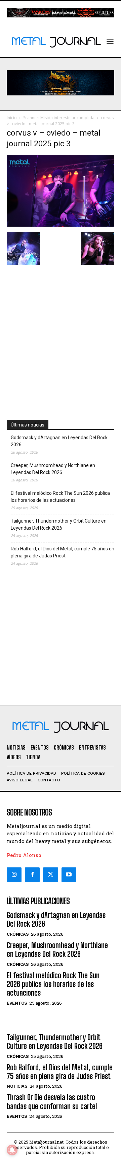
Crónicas (18, 934)
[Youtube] (69, 874)
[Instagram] (14, 874)
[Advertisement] (60, 334)
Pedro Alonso (24, 855)
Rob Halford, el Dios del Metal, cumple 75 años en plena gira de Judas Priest (62, 552)
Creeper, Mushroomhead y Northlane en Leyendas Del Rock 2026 (53, 469)
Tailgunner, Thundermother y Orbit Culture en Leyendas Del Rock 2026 (59, 524)
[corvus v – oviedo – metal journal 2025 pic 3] (60, 225)
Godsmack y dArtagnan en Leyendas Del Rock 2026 (59, 441)
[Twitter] (50, 874)
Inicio (12, 118)
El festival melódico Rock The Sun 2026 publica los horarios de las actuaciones (60, 496)
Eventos (17, 1003)
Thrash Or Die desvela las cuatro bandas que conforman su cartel (52, 1101)
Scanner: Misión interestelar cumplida (58, 118)
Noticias (17, 1086)
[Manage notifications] (12, 1150)
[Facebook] (32, 874)
